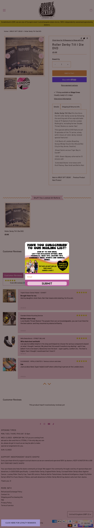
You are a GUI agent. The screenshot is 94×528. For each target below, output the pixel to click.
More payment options (69, 85)
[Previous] (7, 56)
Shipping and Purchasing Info (12, 497)
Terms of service (7, 505)
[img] (10, 280)
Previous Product (79, 177)
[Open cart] (91, 10)
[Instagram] (44, 423)
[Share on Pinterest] (87, 38)
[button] (44, 384)
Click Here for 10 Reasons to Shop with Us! (68, 40)
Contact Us (5, 494)
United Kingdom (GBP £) (79, 514)
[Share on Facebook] (81, 38)
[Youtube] (49, 423)
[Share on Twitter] (84, 38)
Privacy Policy (6, 503)
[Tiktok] (53, 423)
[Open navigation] (4, 10)
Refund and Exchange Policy (11, 492)
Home (6, 31)
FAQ (2, 500)
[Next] (41, 56)
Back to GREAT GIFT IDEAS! (61, 177)
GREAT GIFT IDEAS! (16, 31)
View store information (62, 99)
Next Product (56, 180)
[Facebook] (40, 423)
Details (56, 107)
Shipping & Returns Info (71, 107)
